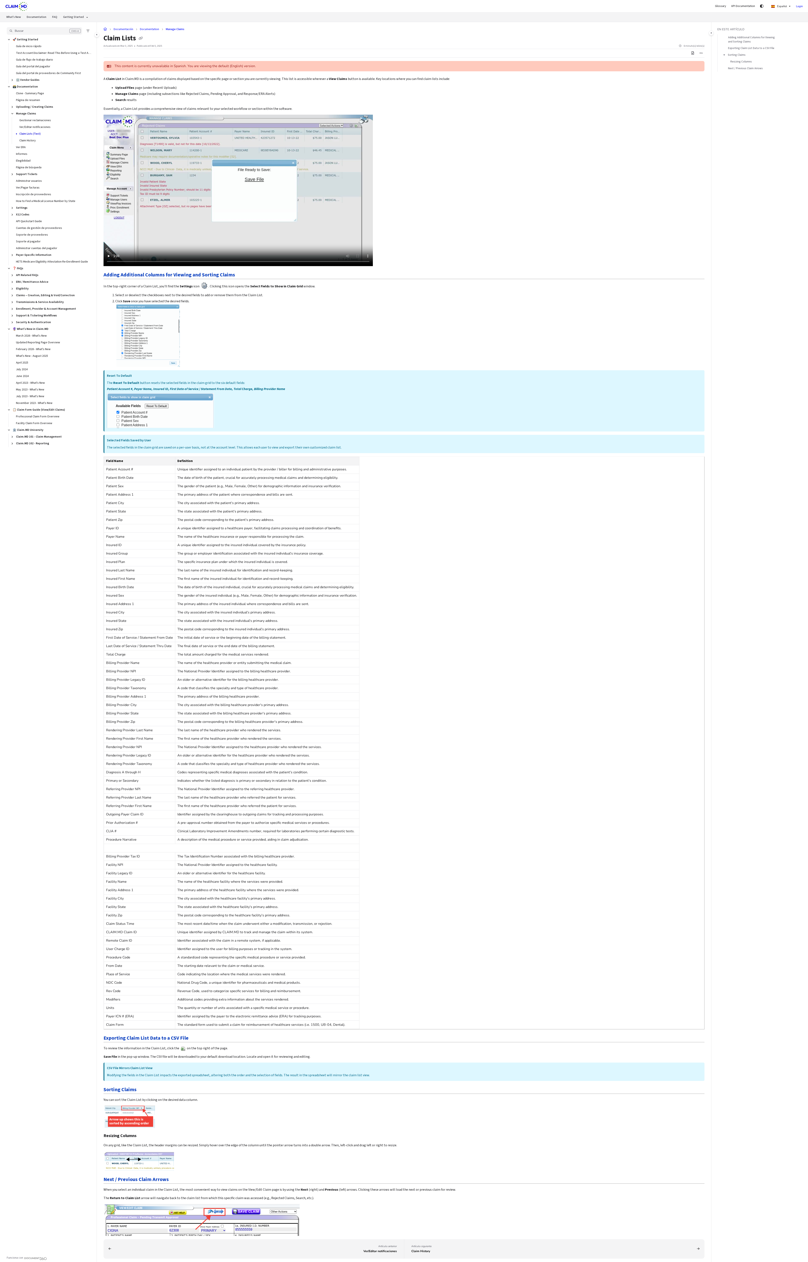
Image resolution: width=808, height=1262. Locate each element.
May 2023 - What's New (30, 389)
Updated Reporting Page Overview (38, 342)
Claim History (27, 140)
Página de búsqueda (28, 167)
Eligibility (22, 289)
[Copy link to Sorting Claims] (143, 1090)
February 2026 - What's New (33, 349)
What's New (13, 17)
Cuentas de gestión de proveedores (39, 228)
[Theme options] (761, 6)
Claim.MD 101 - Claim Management (39, 437)
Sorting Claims (737, 55)
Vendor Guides (27, 80)
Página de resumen (28, 100)
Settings (21, 208)
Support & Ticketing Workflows (36, 315)
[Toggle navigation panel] (96, 34)
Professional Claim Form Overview (37, 416)
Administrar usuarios (29, 181)
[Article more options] (701, 53)
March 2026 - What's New (31, 336)
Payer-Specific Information (33, 255)
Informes (21, 154)
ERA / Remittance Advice (32, 282)
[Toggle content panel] (711, 33)
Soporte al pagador (28, 241)
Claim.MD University (28, 430)
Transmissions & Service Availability (40, 302)
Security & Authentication (33, 322)
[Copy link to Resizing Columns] (143, 1136)
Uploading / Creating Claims (34, 107)
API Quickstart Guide (29, 221)
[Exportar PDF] (692, 53)
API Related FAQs (27, 275)
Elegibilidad (23, 161)
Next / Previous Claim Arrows (745, 68)
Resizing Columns (741, 62)
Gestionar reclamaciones (35, 120)
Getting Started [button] (73, 17)
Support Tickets (26, 174)
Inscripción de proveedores (33, 194)
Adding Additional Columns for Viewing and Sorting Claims (751, 40)
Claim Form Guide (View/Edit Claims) (39, 410)
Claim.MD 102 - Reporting (32, 443)
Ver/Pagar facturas (28, 188)
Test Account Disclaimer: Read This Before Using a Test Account (54, 53)
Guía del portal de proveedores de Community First (48, 73)
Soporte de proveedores (32, 235)
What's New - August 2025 (32, 356)
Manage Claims (26, 113)
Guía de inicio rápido (28, 46)
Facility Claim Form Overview (34, 423)
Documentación (123, 29)
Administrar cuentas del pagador (36, 248)
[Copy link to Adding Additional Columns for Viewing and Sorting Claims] (241, 275)
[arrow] (724, 55)
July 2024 (22, 369)
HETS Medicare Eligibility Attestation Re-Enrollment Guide (52, 262)
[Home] (17, 6)
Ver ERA (21, 147)
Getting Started (25, 39)
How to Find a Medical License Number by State (45, 201)
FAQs (18, 268)
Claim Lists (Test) (30, 134)
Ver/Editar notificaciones (34, 127)
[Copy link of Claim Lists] (140, 38)
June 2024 (22, 376)
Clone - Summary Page (30, 93)
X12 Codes (22, 214)
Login (799, 6)
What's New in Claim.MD (30, 329)
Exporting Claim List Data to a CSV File (751, 48)
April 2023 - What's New (30, 383)
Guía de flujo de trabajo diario (34, 60)
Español (781, 6)
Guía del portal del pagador (33, 66)
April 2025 (22, 363)
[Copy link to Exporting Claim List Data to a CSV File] (195, 1038)
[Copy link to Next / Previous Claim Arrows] (175, 1179)
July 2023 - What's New (30, 396)
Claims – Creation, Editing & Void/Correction (45, 295)
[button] (44, 31)
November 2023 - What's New (34, 403)
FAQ (54, 17)
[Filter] (87, 30)
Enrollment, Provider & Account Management (46, 309)
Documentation (36, 17)
